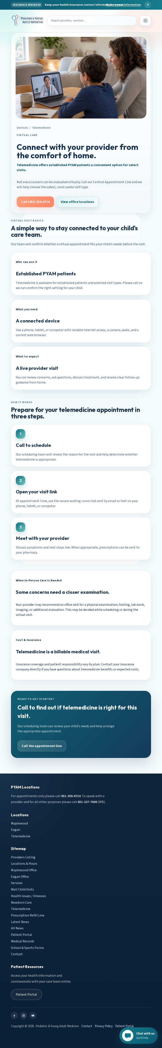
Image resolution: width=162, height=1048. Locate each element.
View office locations (77, 202)
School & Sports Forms (27, 947)
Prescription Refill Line (27, 915)
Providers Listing (23, 857)
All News (17, 928)
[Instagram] (23, 1015)
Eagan (15, 829)
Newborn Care (21, 902)
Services (22, 127)
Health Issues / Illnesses (28, 896)
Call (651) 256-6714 (35, 202)
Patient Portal (21, 934)
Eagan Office (20, 876)
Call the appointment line (42, 746)
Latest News (20, 922)
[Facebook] (14, 1015)
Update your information (123, 5)
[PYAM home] (27, 21)
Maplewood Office (24, 870)
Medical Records (22, 941)
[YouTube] (33, 1015)
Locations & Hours (24, 863)
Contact (17, 954)
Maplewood (19, 823)
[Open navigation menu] (145, 21)
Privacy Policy (104, 1026)
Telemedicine (20, 836)
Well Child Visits (22, 889)
